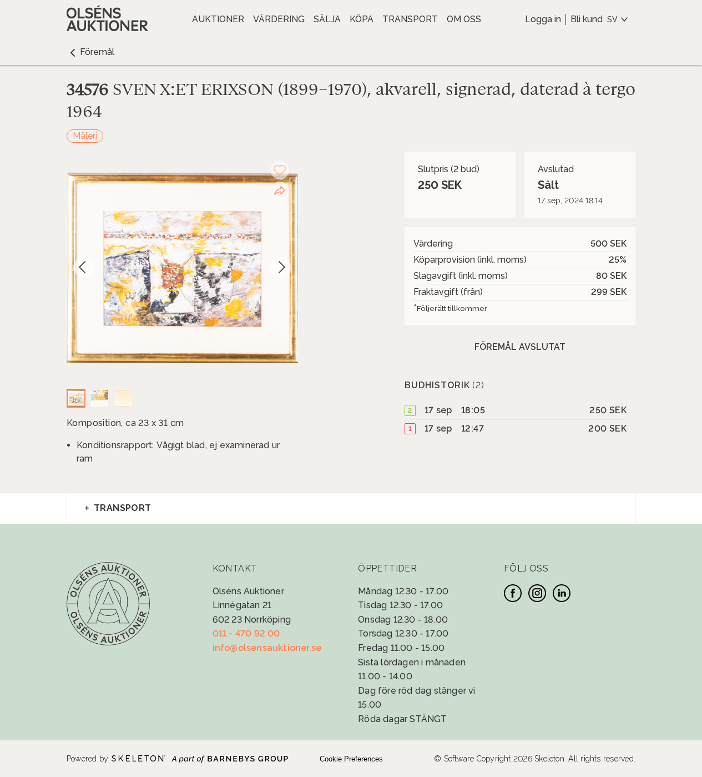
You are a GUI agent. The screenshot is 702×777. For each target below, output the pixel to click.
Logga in (543, 19)
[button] (90, 52)
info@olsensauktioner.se (267, 648)
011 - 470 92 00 (246, 633)
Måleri (85, 136)
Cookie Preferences (351, 759)
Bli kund (586, 19)
